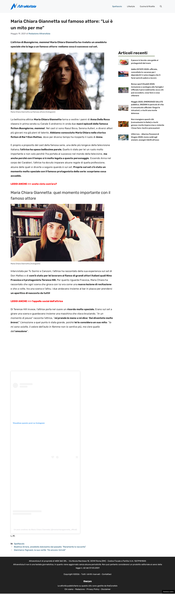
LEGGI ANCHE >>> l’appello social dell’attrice (37, 301)
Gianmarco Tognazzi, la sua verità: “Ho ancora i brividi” (40, 550)
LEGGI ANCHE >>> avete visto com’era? (34, 183)
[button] (160, 6)
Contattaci (106, 574)
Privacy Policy (93, 589)
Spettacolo (117, 6)
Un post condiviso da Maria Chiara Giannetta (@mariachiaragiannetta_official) (45, 529)
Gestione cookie (168, 592)
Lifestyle (131, 6)
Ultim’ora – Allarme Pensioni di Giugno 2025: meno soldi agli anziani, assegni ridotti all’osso (145, 137)
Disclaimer (106, 589)
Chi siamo (69, 589)
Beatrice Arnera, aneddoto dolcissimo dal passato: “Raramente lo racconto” (50, 547)
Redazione (80, 589)
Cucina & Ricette (147, 6)
